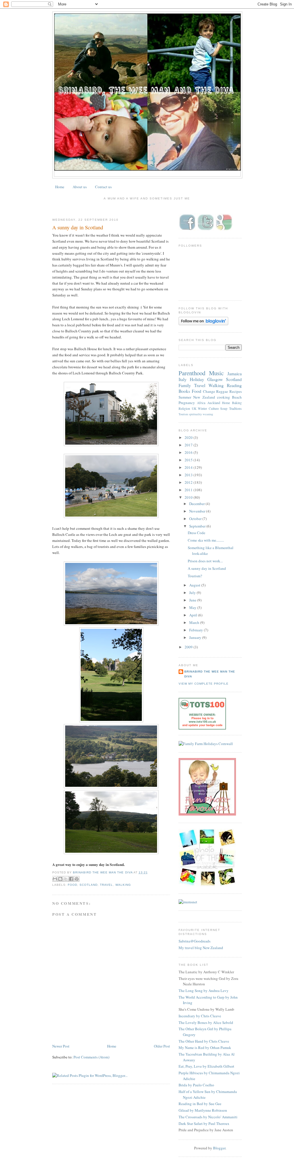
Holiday (197, 379)
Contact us (103, 186)
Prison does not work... (205, 560)
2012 (189, 482)
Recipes (235, 391)
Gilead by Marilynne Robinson (203, 1110)
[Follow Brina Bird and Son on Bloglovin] (203, 323)
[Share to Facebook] (71, 879)
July (193, 592)
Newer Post (60, 1046)
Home (59, 186)
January (195, 637)
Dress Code (196, 532)
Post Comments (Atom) (91, 1057)
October (195, 518)
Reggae (222, 391)
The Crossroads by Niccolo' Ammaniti (208, 1116)
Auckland (213, 403)
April (193, 615)
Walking (123, 884)
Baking (237, 403)
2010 (189, 497)
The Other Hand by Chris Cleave (204, 1041)
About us (80, 186)
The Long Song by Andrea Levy (204, 990)
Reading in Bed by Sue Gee (200, 1103)
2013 (189, 474)
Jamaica (234, 373)
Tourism (183, 414)
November (197, 511)
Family (185, 385)
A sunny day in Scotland (207, 568)
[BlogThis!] (60, 879)
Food (72, 884)
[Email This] (55, 879)
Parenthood (192, 373)
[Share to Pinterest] (77, 879)
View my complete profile (204, 683)
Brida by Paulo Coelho (196, 1085)
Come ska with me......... (206, 540)
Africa (201, 403)
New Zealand (204, 397)
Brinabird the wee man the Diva (209, 674)
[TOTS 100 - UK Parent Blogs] (202, 728)
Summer (185, 397)
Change (209, 391)
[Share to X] (66, 879)
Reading (234, 385)
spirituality (195, 414)
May (193, 607)
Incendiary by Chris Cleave (200, 1015)
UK (194, 408)
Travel (106, 884)
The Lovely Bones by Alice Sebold (206, 1022)
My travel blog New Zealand (201, 947)
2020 (189, 437)
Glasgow (215, 379)
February (196, 630)
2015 (189, 459)
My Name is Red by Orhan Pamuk (205, 1047)
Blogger (219, 1148)
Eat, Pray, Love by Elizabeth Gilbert (206, 1066)
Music (216, 373)
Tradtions (235, 408)
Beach (237, 397)
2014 (189, 467)
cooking (223, 397)
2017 (189, 444)
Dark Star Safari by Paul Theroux (204, 1123)
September (197, 526)
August (195, 585)
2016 (189, 452)
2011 (189, 489)
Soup (223, 408)
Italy (183, 379)
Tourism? (195, 575)
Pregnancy (187, 402)
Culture (214, 408)
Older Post (162, 1046)
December (197, 503)
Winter (202, 408)
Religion (184, 408)
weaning (208, 414)
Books (184, 391)
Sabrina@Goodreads (194, 941)
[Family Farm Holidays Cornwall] (206, 743)
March (194, 622)
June (193, 600)
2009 (189, 647)
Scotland (89, 884)
